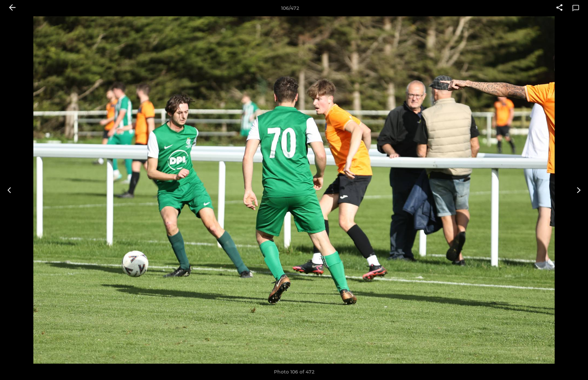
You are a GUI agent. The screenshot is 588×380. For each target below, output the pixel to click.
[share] (559, 8)
